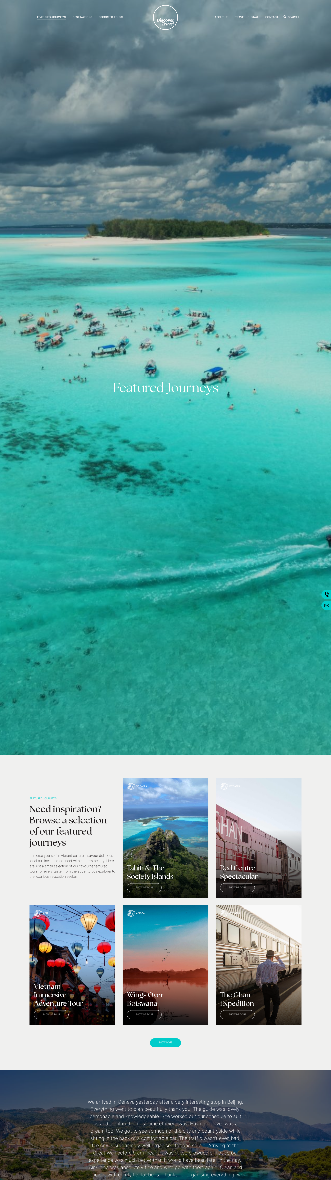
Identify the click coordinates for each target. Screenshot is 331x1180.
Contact (271, 17)
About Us (221, 17)
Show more (165, 1043)
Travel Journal (247, 17)
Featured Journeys (51, 17)
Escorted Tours (111, 17)
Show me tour (144, 888)
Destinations (82, 17)
